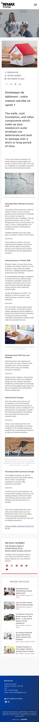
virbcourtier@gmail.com (17, 692)
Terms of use (25, 714)
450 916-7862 (13, 690)
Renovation (12, 72)
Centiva (23, 719)
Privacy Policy (15, 714)
